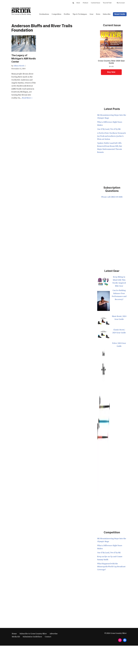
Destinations (44, 14)
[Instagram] (120, 640)
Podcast (85, 3)
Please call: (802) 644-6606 (111, 197)
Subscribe (107, 14)
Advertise (54, 633)
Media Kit (16, 637)
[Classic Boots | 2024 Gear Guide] (103, 335)
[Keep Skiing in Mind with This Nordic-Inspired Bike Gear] (103, 282)
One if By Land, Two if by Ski (109, 129)
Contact (48, 637)
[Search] (73, 3)
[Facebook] (125, 640)
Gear (91, 14)
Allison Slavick (19, 66)
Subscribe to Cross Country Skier (33, 633)
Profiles (67, 14)
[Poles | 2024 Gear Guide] (103, 420)
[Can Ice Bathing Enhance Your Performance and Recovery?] (103, 302)
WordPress (31, 648)
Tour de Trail (107, 3)
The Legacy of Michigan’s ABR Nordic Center (23, 58)
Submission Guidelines (32, 637)
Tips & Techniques (80, 14)
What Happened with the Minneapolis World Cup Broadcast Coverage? (111, 566)
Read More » (27, 98)
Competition (56, 14)
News (98, 14)
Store (78, 3)
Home (14, 633)
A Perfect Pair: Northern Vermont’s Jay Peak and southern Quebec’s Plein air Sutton (111, 136)
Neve (13, 648)
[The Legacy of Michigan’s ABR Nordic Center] (23, 43)
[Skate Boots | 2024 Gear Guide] (103, 321)
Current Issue (95, 3)
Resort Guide (119, 14)
